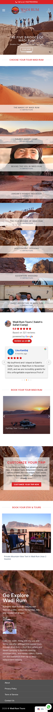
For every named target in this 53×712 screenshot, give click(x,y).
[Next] (48, 416)
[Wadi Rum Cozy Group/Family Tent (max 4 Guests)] (26, 533)
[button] (3, 10)
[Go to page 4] (28, 379)
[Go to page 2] (24, 379)
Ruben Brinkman (24, 350)
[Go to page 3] (26, 380)
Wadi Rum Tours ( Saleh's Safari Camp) (27, 323)
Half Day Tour (12, 428)
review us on (20, 340)
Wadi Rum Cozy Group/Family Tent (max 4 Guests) (26, 557)
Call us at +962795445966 (28, 2)
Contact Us (9, 700)
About (7, 683)
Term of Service (11, 694)
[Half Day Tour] (26, 415)
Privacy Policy (11, 689)
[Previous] (4, 416)
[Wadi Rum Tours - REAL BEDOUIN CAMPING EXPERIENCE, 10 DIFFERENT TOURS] (26, 10)
